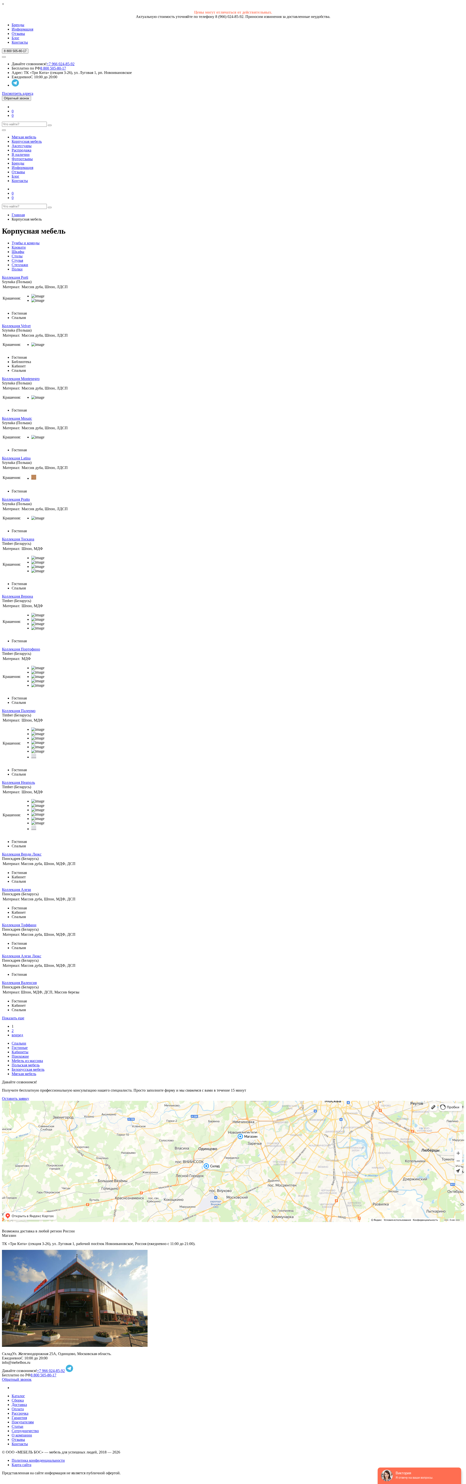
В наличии (21, 154)
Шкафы (18, 252)
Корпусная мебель (27, 141)
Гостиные (20, 1048)
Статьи (17, 1426)
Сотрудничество (25, 1431)
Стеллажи (20, 265)
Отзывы (18, 34)
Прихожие (20, 1056)
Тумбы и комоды (26, 243)
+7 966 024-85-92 (61, 64)
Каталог (18, 1396)
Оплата (18, 1409)
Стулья (17, 260)
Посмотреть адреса (17, 93)
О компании (22, 1435)
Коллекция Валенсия (19, 983)
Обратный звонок (16, 98)
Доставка (19, 1405)
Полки (17, 269)
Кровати (19, 247)
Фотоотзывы (22, 159)
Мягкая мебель (24, 137)
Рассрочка (20, 1413)
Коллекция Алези (16, 890)
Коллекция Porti (15, 277)
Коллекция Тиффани (19, 925)
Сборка (18, 1400)
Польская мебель (26, 1065)
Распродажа (21, 150)
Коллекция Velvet (16, 326)
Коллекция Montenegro (21, 379)
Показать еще (13, 1018)
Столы (17, 256)
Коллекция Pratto (16, 499)
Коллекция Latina (16, 458)
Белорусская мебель (28, 1069)
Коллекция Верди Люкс (22, 854)
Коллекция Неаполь (18, 782)
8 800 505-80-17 (53, 68)
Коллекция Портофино (21, 649)
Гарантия (19, 1418)
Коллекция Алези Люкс (21, 956)
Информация (22, 29)
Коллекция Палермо (18, 711)
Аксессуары (22, 146)
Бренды (18, 25)
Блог (15, 38)
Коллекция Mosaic (17, 418)
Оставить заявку (15, 1098)
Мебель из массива (27, 1061)
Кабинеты (20, 1052)
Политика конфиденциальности (38, 1460)
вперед (17, 1035)
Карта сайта (21, 1465)
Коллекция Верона (17, 596)
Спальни (19, 1043)
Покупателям (23, 1422)
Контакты (20, 42)
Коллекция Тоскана (18, 539)
